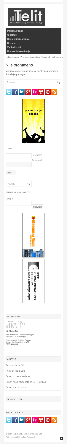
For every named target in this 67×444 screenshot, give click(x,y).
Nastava (11, 43)
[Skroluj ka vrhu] (61, 438)
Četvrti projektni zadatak (18, 376)
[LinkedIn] (22, 92)
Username (37, 155)
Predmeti (46, 57)
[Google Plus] (28, 92)
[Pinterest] (48, 92)
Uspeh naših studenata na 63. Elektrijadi (26, 382)
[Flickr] (35, 92)
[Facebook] (15, 92)
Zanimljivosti (14, 47)
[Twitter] (9, 92)
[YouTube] (41, 92)
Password (37, 160)
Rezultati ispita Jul (15, 365)
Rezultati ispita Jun (15, 371)
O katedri (12, 35)
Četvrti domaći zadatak (17, 387)
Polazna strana (15, 31)
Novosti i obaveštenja (18, 51)
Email (9, 199)
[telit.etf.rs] (26, 23)
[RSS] (54, 92)
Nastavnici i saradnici (18, 39)
